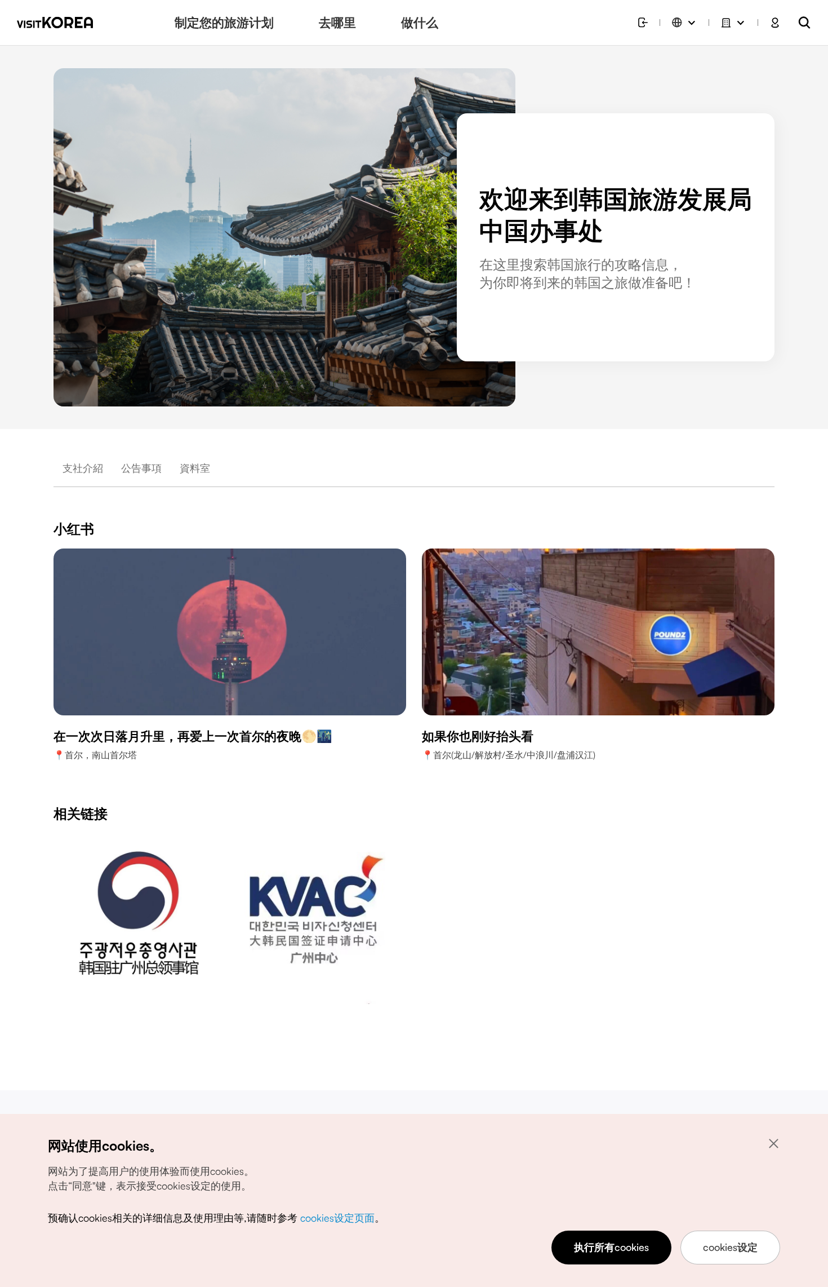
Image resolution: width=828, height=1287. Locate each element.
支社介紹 (83, 468)
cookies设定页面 (337, 1217)
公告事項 (141, 468)
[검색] (804, 22)
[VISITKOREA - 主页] (55, 22)
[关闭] (773, 1143)
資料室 (195, 468)
